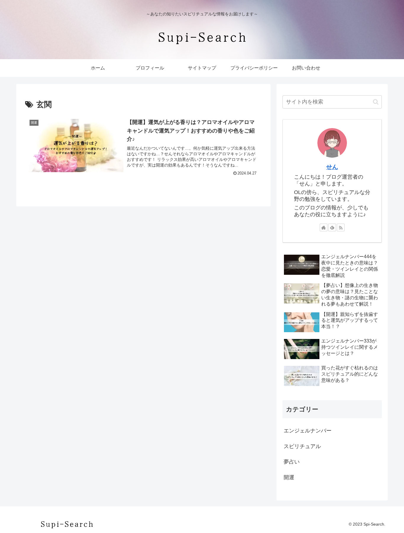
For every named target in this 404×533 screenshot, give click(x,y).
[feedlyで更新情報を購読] (332, 227)
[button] (376, 101)
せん (332, 167)
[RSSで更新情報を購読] (341, 227)
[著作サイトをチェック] (323, 227)
